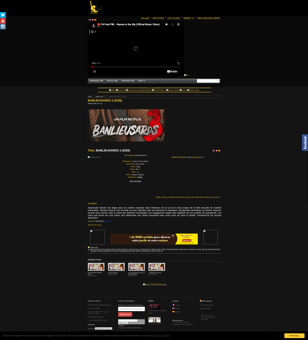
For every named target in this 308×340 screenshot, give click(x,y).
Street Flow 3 (145, 251)
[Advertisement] (161, 8)
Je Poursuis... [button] (294, 336)
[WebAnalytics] (177, 317)
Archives (91, 328)
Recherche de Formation (182, 324)
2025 (138, 166)
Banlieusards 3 (146, 249)
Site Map (204, 319)
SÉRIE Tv (188, 18)
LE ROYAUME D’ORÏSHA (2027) (99, 305)
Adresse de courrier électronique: (130, 305)
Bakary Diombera (122, 249)
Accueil (145, 18)
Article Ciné (112, 81)
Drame (134, 174)
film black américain (103, 251)
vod (162, 251)
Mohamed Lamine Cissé (127, 251)
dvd (203, 249)
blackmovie (192, 249)
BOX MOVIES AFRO (209, 18)
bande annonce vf (135, 249)
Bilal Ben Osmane (173, 249)
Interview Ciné (127, 81)
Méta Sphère (207, 301)
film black (93, 251)
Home (90, 97)
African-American (96, 249)
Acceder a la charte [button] (161, 336)
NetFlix (138, 251)
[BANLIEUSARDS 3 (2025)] (96, 267)
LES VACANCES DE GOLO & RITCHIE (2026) (136, 273)
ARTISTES (158, 18)
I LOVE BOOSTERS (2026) (97, 320)
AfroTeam (100, 103)
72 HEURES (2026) (206, 305)
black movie (183, 249)
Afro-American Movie (109, 249)
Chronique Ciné (96, 81)
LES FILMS (174, 18)
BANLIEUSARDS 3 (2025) (105, 100)
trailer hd (153, 251)
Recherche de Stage (181, 322)
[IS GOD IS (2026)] (154, 322)
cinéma (198, 249)
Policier (141, 174)
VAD (158, 251)
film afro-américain (214, 249)
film (206, 249)
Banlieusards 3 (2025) (159, 249)
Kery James (115, 251)
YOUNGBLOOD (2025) (154, 272)
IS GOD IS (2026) (113, 272)
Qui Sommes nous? (208, 317)
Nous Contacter (207, 315)
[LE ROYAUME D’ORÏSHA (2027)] (154, 309)
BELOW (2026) (205, 308)
